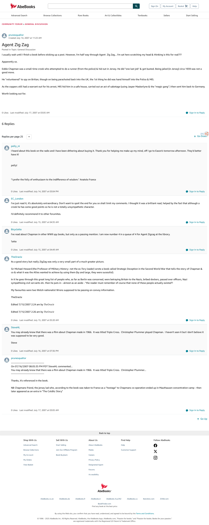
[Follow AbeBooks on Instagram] (168, 457)
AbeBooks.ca (132, 499)
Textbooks (142, 15)
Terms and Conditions (145, 513)
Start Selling (192, 15)
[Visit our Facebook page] (168, 445)
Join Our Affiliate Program (66, 450)
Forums (92, 469)
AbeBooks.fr (80, 499)
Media (91, 450)
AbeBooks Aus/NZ (113, 499)
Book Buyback (61, 455)
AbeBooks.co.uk (47, 499)
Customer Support (128, 450)
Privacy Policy (94, 460)
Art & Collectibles (113, 15)
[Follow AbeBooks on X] (168, 451)
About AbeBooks (95, 445)
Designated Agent (96, 465)
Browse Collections (52, 15)
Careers (91, 455)
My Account (168, 6)
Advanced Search (19, 15)
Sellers (167, 15)
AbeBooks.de (64, 499)
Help (194, 6)
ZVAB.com (164, 499)
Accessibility (94, 474)
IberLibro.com (148, 499)
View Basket (28, 465)
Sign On (154, 6)
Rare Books (83, 15)
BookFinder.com (104, 505)
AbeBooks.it (96, 499)
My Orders (27, 460)
